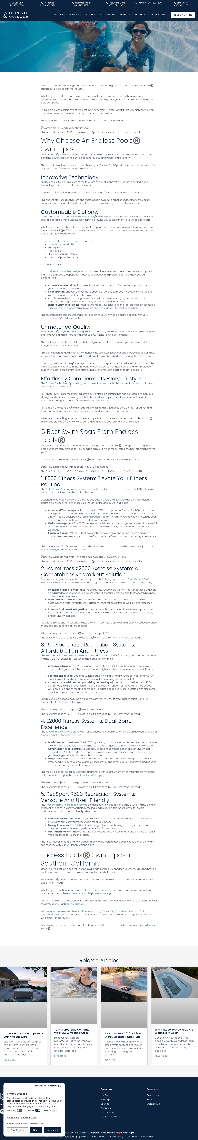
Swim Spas (75, 14)
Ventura (70, 914)
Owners (125, 14)
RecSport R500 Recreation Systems (66, 804)
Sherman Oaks (137, 911)
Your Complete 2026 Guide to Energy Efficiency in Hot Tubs (123, 1035)
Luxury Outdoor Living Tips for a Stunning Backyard (23, 1035)
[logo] (15, 15)
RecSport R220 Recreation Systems (66, 655)
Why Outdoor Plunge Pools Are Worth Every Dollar (174, 1031)
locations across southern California (68, 911)
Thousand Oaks (50, 914)
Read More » (10, 1059)
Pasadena (121, 911)
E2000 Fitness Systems (59, 731)
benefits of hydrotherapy (55, 549)
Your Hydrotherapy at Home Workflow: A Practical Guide (71, 1031)
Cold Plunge (107, 14)
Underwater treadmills (61, 244)
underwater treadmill (98, 516)
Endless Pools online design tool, (67, 271)
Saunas (90, 14)
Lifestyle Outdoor (74, 904)
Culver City (108, 911)
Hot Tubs (58, 14)
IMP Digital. (130, 1132)
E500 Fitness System (58, 489)
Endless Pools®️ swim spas (57, 182)
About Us (140, 14)
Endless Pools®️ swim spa (89, 893)
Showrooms (158, 14)
